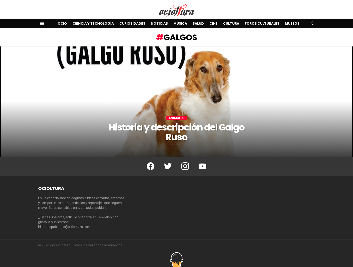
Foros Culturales (262, 23)
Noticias (159, 23)
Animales (176, 118)
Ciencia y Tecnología (93, 23)
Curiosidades (132, 23)
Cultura (231, 23)
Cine (213, 23)
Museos (292, 23)
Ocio (62, 23)
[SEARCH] (313, 23)
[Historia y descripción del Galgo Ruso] (176, 101)
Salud (198, 23)
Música (180, 23)
